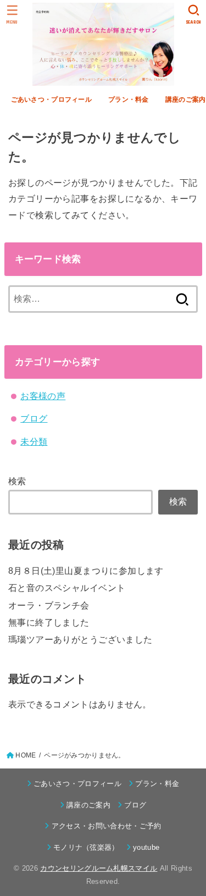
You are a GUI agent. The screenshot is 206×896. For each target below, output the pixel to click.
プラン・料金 (128, 99)
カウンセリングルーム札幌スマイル (98, 868)
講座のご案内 (88, 805)
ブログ (33, 418)
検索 (17, 481)
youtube (146, 847)
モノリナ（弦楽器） (86, 847)
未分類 (33, 441)
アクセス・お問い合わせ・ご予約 (106, 826)
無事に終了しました (49, 622)
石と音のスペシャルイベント (66, 588)
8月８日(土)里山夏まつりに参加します (86, 571)
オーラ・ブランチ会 (49, 605)
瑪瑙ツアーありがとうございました (80, 639)
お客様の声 (42, 396)
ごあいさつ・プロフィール (51, 99)
